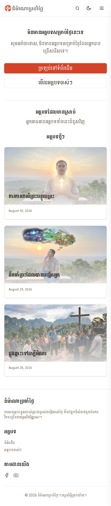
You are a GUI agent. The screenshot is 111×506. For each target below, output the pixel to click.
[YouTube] (16, 475)
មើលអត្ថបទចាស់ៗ (55, 82)
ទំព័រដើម (9, 443)
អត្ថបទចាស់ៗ (12, 450)
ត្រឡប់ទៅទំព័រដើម (55, 68)
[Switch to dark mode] (88, 8)
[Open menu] (102, 8)
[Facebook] (6, 475)
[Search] (77, 8)
